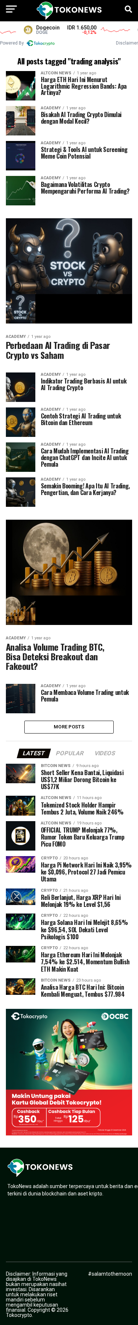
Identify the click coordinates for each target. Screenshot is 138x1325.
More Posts (69, 726)
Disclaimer (127, 43)
